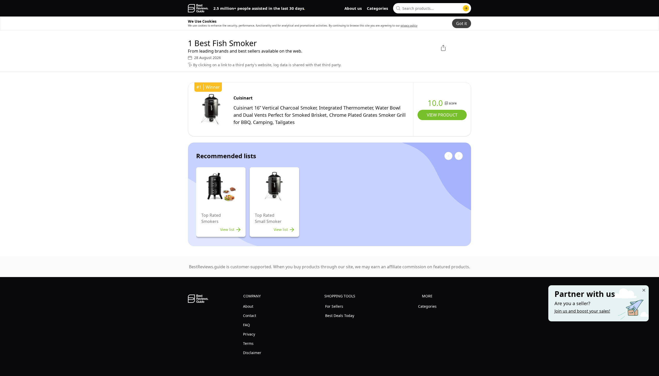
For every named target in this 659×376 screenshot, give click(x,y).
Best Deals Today (339, 315)
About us (353, 8)
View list (227, 229)
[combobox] (432, 8)
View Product (442, 115)
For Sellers (334, 306)
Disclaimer (252, 352)
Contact (249, 315)
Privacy (249, 334)
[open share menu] (443, 48)
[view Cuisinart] (210, 109)
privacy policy (409, 25)
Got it (461, 23)
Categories (377, 8)
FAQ (246, 324)
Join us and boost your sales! (582, 311)
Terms (248, 343)
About (248, 306)
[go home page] (198, 8)
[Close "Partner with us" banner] (644, 290)
